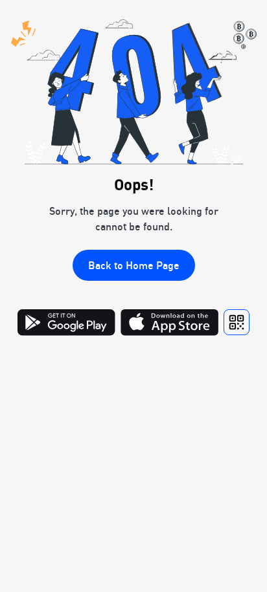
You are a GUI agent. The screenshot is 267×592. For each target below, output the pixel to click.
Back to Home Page (134, 265)
